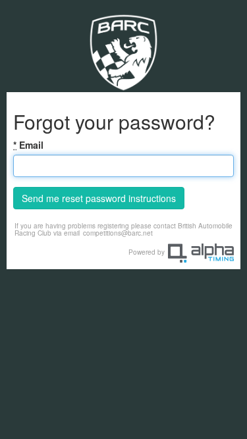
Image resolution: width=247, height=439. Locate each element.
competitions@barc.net (118, 233)
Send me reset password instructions (99, 198)
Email (28, 144)
